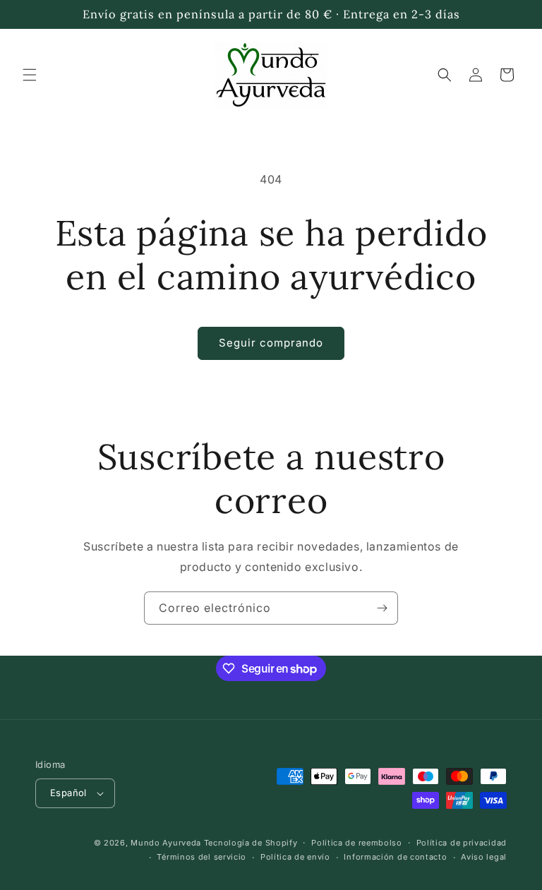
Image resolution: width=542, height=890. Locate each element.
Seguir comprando (271, 342)
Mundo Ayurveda (166, 843)
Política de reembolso (356, 843)
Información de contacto (395, 857)
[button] (29, 74)
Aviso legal (484, 857)
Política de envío (295, 857)
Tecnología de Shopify (251, 843)
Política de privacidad (461, 843)
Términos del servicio (201, 857)
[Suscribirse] (381, 608)
